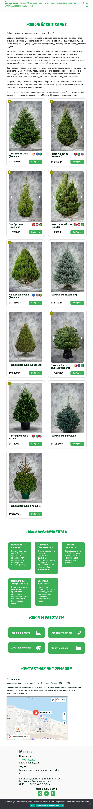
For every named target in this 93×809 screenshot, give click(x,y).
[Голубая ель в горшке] (67, 408)
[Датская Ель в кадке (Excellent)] (67, 337)
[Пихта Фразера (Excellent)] (67, 126)
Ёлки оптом (44, 3)
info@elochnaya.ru (29, 762)
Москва (23, 3)
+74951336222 (27, 759)
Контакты (77, 3)
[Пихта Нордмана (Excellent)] (25, 126)
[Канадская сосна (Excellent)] (25, 267)
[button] (11, 126)
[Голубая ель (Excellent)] (67, 267)
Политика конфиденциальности (50, 805)
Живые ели (32, 3)
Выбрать (35, 162)
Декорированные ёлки (61, 3)
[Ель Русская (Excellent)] (25, 196)
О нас (85, 3)
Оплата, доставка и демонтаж (19, 6)
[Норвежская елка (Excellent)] (25, 337)
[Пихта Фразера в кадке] (25, 408)
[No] (90, 804)
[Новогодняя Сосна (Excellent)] (67, 196)
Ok (32, 805)
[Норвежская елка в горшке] (25, 478)
